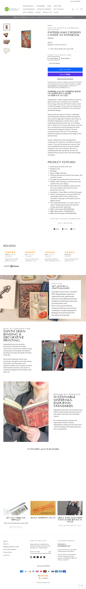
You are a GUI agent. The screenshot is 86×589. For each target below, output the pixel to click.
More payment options (65, 79)
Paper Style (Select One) (60, 55)
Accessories (29, 9)
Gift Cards (28, 12)
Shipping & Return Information (65, 219)
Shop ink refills (16, 527)
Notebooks (28, 6)
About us (47, 12)
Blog (38, 12)
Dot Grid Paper (54, 63)
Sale (56, 12)
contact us (6, 555)
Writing (57, 6)
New (49, 6)
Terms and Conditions (9, 549)
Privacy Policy (7, 552)
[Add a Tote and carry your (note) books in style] (70, 508)
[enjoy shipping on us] (43, 508)
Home (49, 25)
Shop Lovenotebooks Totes (70, 525)
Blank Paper (65, 58)
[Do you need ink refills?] (16, 508)
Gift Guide (58, 9)
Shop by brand (44, 9)
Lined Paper (53, 58)
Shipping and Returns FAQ (11, 546)
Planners (40, 6)
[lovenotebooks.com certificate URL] (43, 266)
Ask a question (65, 223)
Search (5, 541)
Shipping (50, 44)
